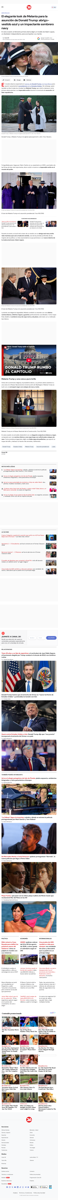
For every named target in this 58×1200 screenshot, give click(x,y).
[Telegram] (25, 1187)
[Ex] (12, 1187)
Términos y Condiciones (25, 1193)
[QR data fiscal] (50, 1188)
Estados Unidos (17, 446)
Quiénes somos (5, 1171)
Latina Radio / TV (34, 1157)
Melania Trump (29, 446)
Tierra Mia (4, 1160)
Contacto (32, 1171)
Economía (24, 939)
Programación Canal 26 (35, 1177)
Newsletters (6, 1183)
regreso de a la (34, 84)
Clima (31, 1132)
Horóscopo (32, 1140)
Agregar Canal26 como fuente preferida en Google (47, 38)
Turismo (32, 1150)
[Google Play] (44, 1187)
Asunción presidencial (43, 446)
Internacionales (45, 939)
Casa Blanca (48, 84)
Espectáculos (5, 13)
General (32, 1137)
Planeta (31, 1142)
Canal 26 (7, 38)
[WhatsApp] (23, 1187)
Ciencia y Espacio (6, 1132)
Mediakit (5, 1177)
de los (30, 86)
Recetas (3, 1147)
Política (5, 939)
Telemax (32, 1160)
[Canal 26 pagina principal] (29, 9)
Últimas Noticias (5, 1130)
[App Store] (35, 1187)
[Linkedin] (17, 1187)
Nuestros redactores (7, 1180)
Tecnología (32, 1147)
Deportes (4, 1135)
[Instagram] (9, 1187)
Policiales (4, 1145)
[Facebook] (7, 1187)
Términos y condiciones (7, 1174)
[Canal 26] (29, 1120)
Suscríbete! (51, 638)
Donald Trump (6, 446)
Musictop (4, 1163)
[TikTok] (20, 1187)
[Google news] (28, 1187)
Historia (3, 1140)
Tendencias (4, 1150)
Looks (53, 446)
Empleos (32, 1180)
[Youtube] (15, 1187)
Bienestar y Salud (34, 1130)
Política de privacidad (35, 1174)
